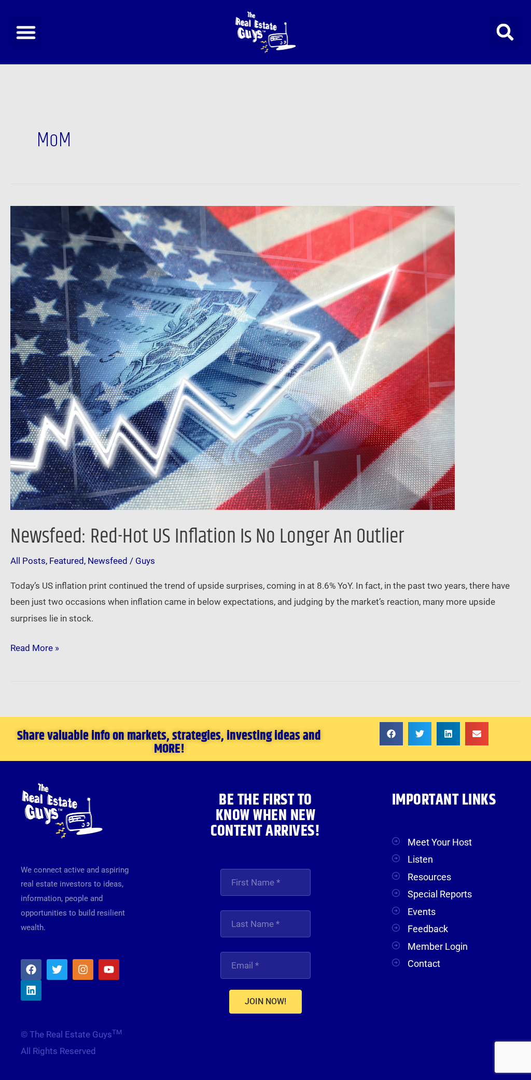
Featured (66, 561)
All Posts (28, 561)
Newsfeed (108, 561)
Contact (424, 963)
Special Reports (440, 894)
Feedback (428, 928)
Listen (420, 859)
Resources (429, 876)
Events (422, 911)
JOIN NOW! (265, 1001)
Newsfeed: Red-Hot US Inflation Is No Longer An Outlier (207, 536)
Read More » (34, 646)
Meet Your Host (440, 842)
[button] (25, 32)
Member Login (438, 946)
